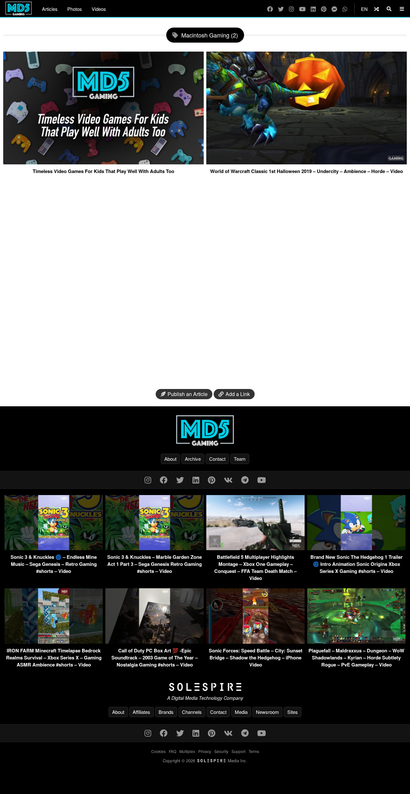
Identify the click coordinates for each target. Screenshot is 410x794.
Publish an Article (188, 394)
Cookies (158, 751)
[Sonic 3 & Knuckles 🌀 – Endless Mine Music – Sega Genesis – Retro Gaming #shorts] (53, 548)
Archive (193, 458)
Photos (74, 8)
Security (221, 751)
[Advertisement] (205, 282)
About (170, 458)
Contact (217, 458)
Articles (50, 8)
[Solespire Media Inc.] (205, 687)
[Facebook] (270, 9)
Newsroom (267, 711)
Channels (192, 711)
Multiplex (187, 751)
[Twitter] (281, 9)
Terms (254, 751)
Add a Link (238, 394)
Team (240, 458)
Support (238, 751)
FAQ (172, 751)
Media (241, 711)
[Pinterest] (323, 9)
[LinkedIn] (313, 9)
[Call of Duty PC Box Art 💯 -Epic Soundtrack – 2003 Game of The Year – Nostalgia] (154, 641)
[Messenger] (334, 9)
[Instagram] (291, 9)
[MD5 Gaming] (205, 430)
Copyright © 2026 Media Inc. (205, 760)
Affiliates (141, 711)
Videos (99, 8)
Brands (166, 711)
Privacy (204, 751)
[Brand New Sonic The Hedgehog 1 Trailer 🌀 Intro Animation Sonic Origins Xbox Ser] (356, 548)
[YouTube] (302, 9)
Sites (292, 711)
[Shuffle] (376, 9)
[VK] (228, 479)
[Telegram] (245, 479)
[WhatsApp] (344, 9)
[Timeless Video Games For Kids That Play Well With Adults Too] (103, 162)
